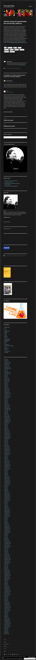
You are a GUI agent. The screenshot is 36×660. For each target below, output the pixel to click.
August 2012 (7, 501)
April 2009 (6, 552)
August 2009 (7, 547)
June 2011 (6, 519)
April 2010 (6, 538)
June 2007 (6, 582)
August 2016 (7, 438)
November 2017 (7, 420)
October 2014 (7, 466)
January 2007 (7, 588)
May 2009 (6, 551)
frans (6, 68)
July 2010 (6, 534)
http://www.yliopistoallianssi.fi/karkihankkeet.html (17, 42)
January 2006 (7, 604)
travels (6, 349)
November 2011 (7, 513)
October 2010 (7, 530)
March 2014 (7, 475)
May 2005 (6, 615)
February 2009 (7, 555)
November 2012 (7, 497)
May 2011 (6, 521)
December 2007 (7, 574)
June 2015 (6, 456)
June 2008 (6, 566)
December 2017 (7, 418)
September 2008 (8, 562)
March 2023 (7, 364)
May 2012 (6, 505)
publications (7, 344)
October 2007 (7, 576)
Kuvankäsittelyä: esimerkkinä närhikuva (12, 183)
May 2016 (6, 442)
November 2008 (7, 559)
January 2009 (7, 556)
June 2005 (6, 613)
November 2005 (7, 607)
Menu (30, 6)
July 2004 (6, 628)
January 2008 (7, 572)
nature (6, 337)
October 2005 (7, 608)
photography (7, 340)
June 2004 (6, 629)
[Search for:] (14, 137)
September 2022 (8, 368)
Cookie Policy (20, 658)
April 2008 (6, 568)
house (6, 333)
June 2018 (6, 410)
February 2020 (7, 389)
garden (6, 332)
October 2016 (7, 436)
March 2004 (7, 633)
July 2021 (6, 375)
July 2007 (6, 580)
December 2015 (7, 449)
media (6, 335)
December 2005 (7, 605)
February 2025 (7, 361)
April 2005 (6, 616)
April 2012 (6, 506)
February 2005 (7, 619)
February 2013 (7, 493)
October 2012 (7, 498)
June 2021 (6, 376)
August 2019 (7, 397)
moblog (6, 336)
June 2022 (6, 371)
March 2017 (7, 429)
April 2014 (6, 474)
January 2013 (7, 494)
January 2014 (7, 478)
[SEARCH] (26, 137)
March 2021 (7, 377)
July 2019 (6, 399)
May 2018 (6, 412)
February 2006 (7, 603)
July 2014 (6, 470)
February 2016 (7, 446)
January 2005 (7, 620)
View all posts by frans (22, 64)
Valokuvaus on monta (9, 182)
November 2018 (7, 409)
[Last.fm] (10, 654)
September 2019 (8, 396)
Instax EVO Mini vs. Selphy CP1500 (11, 180)
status (6, 347)
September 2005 (8, 609)
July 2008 (6, 564)
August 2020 (7, 381)
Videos (5, 641)
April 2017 (6, 428)
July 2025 (6, 359)
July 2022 (6, 369)
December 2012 (7, 495)
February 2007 (7, 587)
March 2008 (7, 570)
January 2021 (7, 379)
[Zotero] (18, 654)
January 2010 (7, 540)
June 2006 (6, 597)
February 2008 (7, 571)
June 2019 (6, 400)
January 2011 (7, 526)
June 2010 (6, 535)
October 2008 (7, 560)
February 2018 (7, 416)
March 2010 (7, 539)
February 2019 (7, 405)
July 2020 (6, 383)
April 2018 (6, 413)
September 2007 (8, 578)
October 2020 (7, 380)
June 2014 (6, 471)
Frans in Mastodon (7, 228)
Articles (5, 646)
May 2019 (6, 401)
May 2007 (6, 583)
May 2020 (6, 385)
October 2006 (7, 592)
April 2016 (6, 444)
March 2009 (7, 554)
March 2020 (7, 388)
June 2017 (6, 425)
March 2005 (7, 617)
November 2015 (7, 450)
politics (6, 341)
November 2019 (7, 393)
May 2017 (6, 426)
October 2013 (7, 482)
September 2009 (8, 546)
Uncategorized (7, 351)
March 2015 (7, 460)
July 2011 (6, 518)
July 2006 (6, 596)
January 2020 (7, 391)
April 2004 (6, 632)
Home (5, 639)
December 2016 (7, 433)
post (5, 343)
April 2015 (6, 458)
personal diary (7, 339)
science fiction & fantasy (9, 345)
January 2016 (7, 448)
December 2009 (7, 542)
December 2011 (7, 511)
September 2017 (7, 421)
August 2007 (7, 579)
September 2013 (7, 483)
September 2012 (8, 499)
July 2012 (6, 502)
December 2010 (7, 527)
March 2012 (7, 507)
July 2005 (6, 612)
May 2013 (6, 489)
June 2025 (6, 360)
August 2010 (7, 532)
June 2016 (6, 441)
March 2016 (7, 445)
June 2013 (6, 487)
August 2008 (7, 563)
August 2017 (7, 422)
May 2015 (6, 457)
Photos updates (7, 184)
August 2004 (7, 627)
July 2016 (6, 440)
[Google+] (8, 654)
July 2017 (6, 424)
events (6, 329)
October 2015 (7, 452)
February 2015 (7, 461)
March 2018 (7, 414)
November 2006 (8, 591)
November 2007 (7, 575)
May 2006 (6, 599)
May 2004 (6, 631)
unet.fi (5, 648)
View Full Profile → (7, 221)
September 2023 (8, 363)
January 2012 (7, 510)
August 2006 (7, 595)
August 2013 (7, 485)
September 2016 (8, 437)
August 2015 (7, 454)
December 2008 (7, 558)
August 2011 (7, 517)
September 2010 (8, 531)
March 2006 (7, 601)
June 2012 (6, 503)
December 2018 (7, 408)
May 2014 (6, 473)
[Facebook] (4, 654)
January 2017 (7, 432)
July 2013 (6, 486)
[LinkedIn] (12, 654)
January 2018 (7, 417)
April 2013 (6, 490)
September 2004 (8, 625)
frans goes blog (9, 6)
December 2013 (7, 479)
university (18, 68)
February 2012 (7, 509)
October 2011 (7, 514)
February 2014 (7, 477)
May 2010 (6, 536)
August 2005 (7, 611)
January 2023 (7, 365)
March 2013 (7, 491)
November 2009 (8, 543)
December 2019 (7, 392)
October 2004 (7, 624)
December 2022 (7, 367)
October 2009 (7, 544)
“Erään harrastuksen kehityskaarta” (11, 186)
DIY (5, 328)
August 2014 (7, 469)
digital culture (7, 327)
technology (7, 348)
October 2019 (7, 395)
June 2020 (6, 384)
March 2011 (7, 523)
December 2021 (7, 372)
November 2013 (7, 481)
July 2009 (6, 548)
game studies (15, 68)
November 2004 (7, 623)
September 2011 (7, 515)
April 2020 (6, 387)
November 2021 (7, 373)
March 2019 (7, 404)
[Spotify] (14, 654)
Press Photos (6, 644)
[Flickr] (6, 654)
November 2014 (7, 465)
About (5, 651)
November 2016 (7, 434)
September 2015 (8, 453)
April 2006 (6, 600)
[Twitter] (16, 654)
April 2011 (6, 522)
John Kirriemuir (9, 80)
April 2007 (6, 584)
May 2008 (6, 567)
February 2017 (7, 430)
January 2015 (7, 462)
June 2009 (6, 550)
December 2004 (7, 621)
